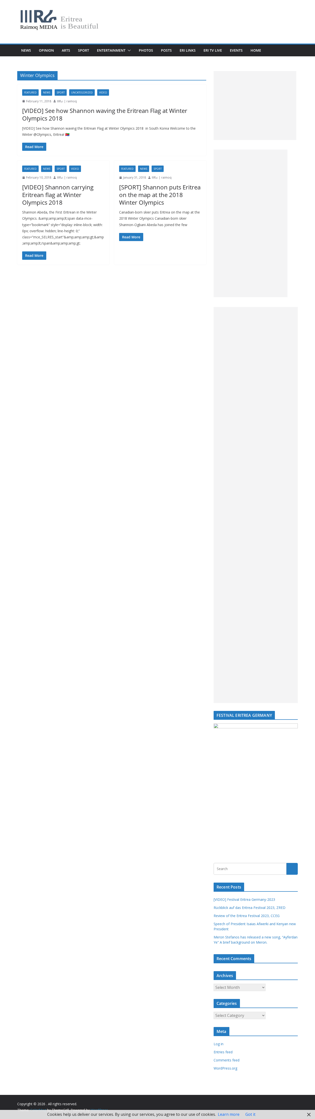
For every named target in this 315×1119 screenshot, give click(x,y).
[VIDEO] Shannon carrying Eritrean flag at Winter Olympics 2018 (58, 194)
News (26, 50)
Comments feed (226, 1060)
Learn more (228, 1114)
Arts (66, 50)
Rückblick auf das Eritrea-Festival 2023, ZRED (249, 907)
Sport (83, 50)
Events (236, 50)
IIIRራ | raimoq (67, 101)
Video (103, 92)
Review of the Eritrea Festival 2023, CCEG (247, 915)
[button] (128, 50)
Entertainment (111, 50)
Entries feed (223, 1052)
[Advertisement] (255, 105)
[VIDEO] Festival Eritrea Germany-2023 (244, 899)
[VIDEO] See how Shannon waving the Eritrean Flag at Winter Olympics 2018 (104, 114)
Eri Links (188, 50)
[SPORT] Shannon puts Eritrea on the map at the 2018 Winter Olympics (160, 194)
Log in (218, 1044)
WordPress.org (225, 1068)
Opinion (46, 50)
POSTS (166, 50)
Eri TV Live (213, 50)
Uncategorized (82, 92)
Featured (30, 92)
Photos (146, 50)
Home (256, 50)
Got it (250, 1114)
